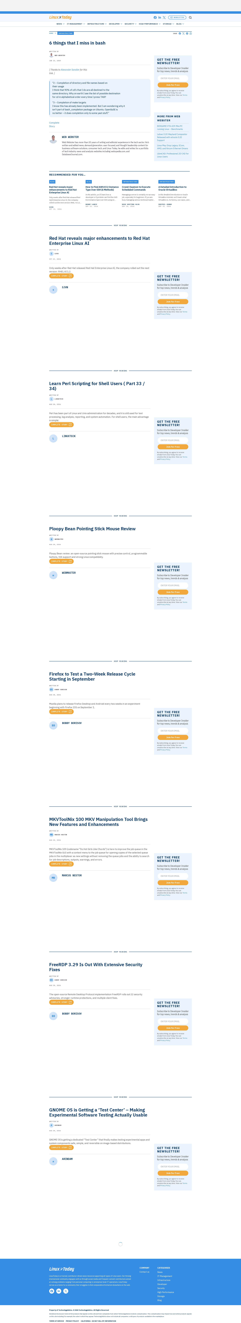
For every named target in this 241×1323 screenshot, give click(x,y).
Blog (178, 24)
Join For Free (173, 85)
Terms (185, 95)
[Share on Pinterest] (187, 33)
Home (51, 33)
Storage (167, 24)
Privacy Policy (165, 97)
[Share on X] (183, 33)
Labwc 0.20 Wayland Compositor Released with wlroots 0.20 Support (172, 137)
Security (129, 24)
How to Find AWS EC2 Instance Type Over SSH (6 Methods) (102, 188)
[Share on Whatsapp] (191, 33)
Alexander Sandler (70, 69)
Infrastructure (95, 24)
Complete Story (59, 276)
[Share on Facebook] (180, 33)
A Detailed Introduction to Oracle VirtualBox (172, 188)
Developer (114, 24)
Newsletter (179, 17)
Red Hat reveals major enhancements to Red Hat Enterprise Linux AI (63, 190)
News (59, 24)
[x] (164, 17)
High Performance (148, 24)
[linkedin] (159, 17)
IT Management (74, 24)
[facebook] (155, 17)
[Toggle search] (190, 17)
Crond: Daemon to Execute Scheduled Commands (136, 188)
